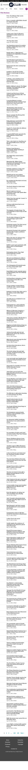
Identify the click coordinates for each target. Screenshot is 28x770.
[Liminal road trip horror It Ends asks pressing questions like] (3, 95)
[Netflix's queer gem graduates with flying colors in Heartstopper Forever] (3, 247)
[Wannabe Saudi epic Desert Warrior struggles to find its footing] (3, 685)
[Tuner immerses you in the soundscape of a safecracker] (3, 554)
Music (15, 8)
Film (11, 8)
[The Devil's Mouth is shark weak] (3, 187)
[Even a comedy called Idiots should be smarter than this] (3, 22)
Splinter (17, 1)
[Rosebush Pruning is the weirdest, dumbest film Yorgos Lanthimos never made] (3, 232)
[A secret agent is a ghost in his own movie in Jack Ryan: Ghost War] (3, 559)
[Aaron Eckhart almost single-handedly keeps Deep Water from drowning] (3, 658)
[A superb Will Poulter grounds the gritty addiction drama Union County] (3, 136)
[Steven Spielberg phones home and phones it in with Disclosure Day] (3, 440)
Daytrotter (22, 1)
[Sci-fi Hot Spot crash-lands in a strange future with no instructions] (3, 61)
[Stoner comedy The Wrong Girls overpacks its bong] (3, 116)
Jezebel (12, 1)
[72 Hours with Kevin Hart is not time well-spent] (3, 206)
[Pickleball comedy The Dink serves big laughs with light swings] (3, 226)
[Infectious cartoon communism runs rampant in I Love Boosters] (3, 578)
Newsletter (24, 4)
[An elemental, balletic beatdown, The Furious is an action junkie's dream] (3, 421)
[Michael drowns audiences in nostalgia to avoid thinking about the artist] (3, 698)
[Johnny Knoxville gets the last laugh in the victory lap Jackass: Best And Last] (3, 334)
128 (14, 733)
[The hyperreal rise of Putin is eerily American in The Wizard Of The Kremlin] (3, 600)
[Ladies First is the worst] (3, 519)
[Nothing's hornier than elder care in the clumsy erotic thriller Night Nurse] (3, 293)
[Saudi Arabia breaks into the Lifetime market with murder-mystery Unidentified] (3, 401)
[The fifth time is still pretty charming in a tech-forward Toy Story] (3, 395)
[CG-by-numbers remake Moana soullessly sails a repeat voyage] (3, 287)
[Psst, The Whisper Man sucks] (3, 16)
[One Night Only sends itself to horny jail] (3, 157)
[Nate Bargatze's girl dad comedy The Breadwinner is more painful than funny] (3, 507)
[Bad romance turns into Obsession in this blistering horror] (3, 613)
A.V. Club (6, 1)
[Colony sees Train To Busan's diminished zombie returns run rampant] (3, 35)
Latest (2, 8)
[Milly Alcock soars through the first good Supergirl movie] (3, 341)
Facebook (7, 744)
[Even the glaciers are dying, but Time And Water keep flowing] (3, 494)
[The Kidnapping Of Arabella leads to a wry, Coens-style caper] (3, 267)
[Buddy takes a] (3, 54)
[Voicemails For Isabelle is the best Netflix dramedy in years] (3, 367)
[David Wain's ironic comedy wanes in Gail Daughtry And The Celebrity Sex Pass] (3, 273)
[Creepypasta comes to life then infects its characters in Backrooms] (3, 514)
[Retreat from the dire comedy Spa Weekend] (3, 67)
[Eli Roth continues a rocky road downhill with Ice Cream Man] (3, 170)
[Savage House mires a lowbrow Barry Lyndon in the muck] (3, 467)
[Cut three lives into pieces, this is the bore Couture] (3, 347)
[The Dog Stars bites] (3, 41)
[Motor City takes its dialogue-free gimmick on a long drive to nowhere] (3, 239)
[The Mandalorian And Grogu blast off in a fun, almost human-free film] (3, 565)
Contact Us (14, 749)
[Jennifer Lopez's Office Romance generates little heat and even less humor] (3, 448)
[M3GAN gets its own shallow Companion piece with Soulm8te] (3, 176)
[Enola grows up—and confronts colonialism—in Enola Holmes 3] (3, 306)
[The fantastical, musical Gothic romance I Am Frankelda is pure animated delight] (3, 414)
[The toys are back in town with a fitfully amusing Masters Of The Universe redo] (3, 474)
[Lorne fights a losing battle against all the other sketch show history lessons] (3, 726)
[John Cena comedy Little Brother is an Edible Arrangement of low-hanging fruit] (3, 320)
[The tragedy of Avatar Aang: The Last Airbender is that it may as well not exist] (3, 212)
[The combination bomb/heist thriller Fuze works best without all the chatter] (3, 691)
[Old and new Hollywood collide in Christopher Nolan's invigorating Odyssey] (3, 260)
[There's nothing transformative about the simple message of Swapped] (3, 644)
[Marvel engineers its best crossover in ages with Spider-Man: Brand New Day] (3, 193)
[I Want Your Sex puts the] (3, 200)
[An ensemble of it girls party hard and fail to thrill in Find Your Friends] (3, 434)
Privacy (8, 746)
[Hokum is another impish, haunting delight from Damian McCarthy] (3, 651)
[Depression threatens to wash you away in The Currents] (3, 428)
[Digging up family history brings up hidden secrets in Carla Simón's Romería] (3, 327)
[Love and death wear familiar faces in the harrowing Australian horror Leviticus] (3, 360)
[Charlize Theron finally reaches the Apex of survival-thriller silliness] (3, 679)
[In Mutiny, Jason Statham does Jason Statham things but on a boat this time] (3, 81)
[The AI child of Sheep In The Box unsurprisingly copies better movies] (3, 219)
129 (18, 733)
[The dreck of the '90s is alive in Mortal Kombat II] (3, 638)
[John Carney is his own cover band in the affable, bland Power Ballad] (3, 481)
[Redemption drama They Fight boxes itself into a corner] (3, 254)
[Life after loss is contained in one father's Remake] (3, 300)
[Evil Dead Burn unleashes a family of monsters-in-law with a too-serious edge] (3, 280)
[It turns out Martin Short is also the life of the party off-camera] (3, 619)
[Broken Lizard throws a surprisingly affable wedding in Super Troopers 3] (3, 150)
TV (6, 8)
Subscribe (5, 4)
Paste (1, 1)
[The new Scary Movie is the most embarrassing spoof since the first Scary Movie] (3, 461)
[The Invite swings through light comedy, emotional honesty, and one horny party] (3, 353)
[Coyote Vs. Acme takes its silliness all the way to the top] (3, 129)
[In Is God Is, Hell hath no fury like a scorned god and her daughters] (3, 607)
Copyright (20, 744)
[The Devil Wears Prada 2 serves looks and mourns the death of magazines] (3, 665)
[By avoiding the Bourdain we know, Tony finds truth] (3, 182)
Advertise (7, 742)
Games (21, 8)
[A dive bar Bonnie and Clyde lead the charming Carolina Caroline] (3, 454)
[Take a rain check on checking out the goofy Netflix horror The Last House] (3, 143)
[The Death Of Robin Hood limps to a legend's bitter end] (3, 408)
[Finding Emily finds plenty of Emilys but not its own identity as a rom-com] (3, 28)
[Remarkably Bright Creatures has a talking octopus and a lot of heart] (3, 632)
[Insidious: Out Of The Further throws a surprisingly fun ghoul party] (3, 73)
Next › (22, 733)
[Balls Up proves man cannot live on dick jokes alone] (3, 720)
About (7, 740)
